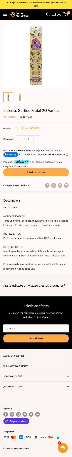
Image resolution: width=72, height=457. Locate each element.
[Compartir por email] (66, 185)
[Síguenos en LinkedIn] (37, 414)
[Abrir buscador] (48, 14)
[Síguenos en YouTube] (24, 414)
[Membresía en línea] (53, 14)
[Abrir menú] (5, 14)
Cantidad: (8, 139)
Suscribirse (36, 338)
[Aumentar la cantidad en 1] (37, 139)
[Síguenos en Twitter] (12, 414)
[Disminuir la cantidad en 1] (19, 139)
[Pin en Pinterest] (53, 185)
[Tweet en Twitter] (60, 185)
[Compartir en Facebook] (47, 185)
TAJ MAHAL (9, 117)
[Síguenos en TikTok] (31, 414)
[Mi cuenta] (59, 14)
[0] (66, 14)
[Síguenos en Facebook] (5, 414)
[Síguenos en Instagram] (18, 414)
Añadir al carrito (36, 172)
